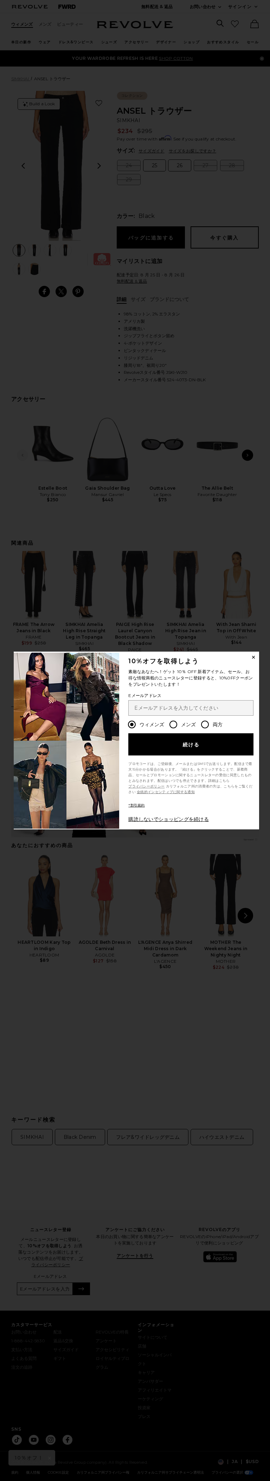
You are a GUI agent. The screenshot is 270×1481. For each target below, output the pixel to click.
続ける (191, 744)
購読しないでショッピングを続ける (168, 819)
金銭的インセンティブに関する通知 (166, 792)
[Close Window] (253, 657)
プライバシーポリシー (146, 786)
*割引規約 (136, 805)
